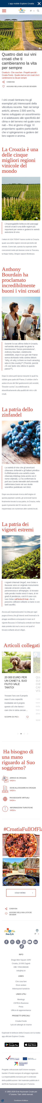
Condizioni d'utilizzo (21, 1090)
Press (21, 992)
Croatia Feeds (21, 1007)
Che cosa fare (21, 967)
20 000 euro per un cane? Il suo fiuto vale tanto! (15, 673)
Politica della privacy (21, 1094)
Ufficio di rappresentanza (21, 996)
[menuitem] (12, 1030)
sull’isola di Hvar (21, 590)
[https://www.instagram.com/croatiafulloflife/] (12, 927)
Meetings (21, 985)
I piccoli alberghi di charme (21, 1010)
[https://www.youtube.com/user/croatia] (30, 927)
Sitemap (21, 1099)
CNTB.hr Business (21, 989)
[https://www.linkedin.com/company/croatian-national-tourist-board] (35, 927)
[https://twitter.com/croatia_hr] (18, 927)
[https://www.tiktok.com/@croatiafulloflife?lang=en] (21, 932)
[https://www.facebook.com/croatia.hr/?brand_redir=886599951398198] (6, 927)
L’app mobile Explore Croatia (21, 3)
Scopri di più (11, 708)
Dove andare (21, 971)
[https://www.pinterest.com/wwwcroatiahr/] (24, 927)
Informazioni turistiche (21, 974)
